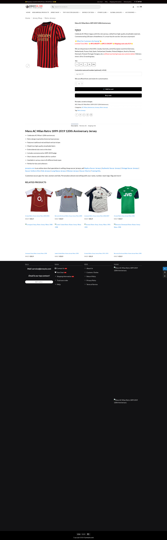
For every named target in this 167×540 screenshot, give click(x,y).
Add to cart (109, 89)
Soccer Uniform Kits (32, 171)
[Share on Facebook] (76, 114)
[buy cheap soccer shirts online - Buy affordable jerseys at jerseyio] (34, 7)
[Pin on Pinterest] (87, 114)
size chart (100, 2)
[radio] (77, 64)
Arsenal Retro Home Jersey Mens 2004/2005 (37, 216)
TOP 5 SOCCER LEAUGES (71, 12)
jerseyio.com (30, 168)
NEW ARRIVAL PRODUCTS (40, 12)
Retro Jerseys (50, 18)
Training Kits (95, 171)
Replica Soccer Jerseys (92, 168)
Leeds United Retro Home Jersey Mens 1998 (67, 253)
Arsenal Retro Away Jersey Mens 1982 (124, 216)
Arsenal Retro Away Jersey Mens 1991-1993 (96, 253)
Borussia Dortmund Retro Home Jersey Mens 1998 (127, 253)
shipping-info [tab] (92, 125)
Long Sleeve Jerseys (58, 171)
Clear (140, 59)
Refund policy (128, 2)
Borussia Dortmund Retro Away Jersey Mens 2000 (68, 216)
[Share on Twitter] (80, 114)
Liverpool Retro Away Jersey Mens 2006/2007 (96, 216)
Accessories (129, 12)
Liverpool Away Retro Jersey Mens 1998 (36, 253)
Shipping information (116, 2)
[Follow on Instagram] (137, 1)
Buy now (108, 95)
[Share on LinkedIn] (91, 114)
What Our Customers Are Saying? (88, 41)
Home (28, 12)
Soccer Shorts (85, 171)
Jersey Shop (55, 12)
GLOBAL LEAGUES (116, 12)
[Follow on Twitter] (139, 1)
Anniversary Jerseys (93, 107)
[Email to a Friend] (84, 114)
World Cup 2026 (88, 12)
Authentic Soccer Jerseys (111, 168)
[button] (133, 7)
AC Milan (84, 107)
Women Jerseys (73, 171)
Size (76, 61)
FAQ (106, 2)
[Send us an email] (140, 1)
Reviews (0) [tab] (83, 125)
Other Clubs (102, 12)
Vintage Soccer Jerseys (130, 168)
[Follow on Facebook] (135, 1)
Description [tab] (74, 125)
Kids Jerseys (45, 171)
